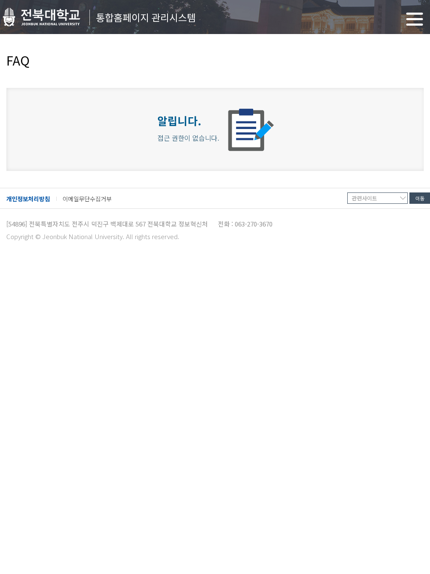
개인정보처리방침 (28, 199)
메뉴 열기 (415, 19)
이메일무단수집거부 (87, 199)
